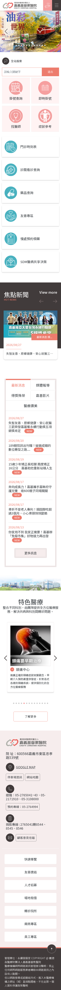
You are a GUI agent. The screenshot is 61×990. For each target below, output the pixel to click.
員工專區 (30, 936)
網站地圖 (32, 777)
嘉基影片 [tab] (43, 395)
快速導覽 (30, 859)
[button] (16, 45)
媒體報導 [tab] (43, 385)
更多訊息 (30, 553)
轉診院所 (30, 911)
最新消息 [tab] (18, 385)
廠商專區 (30, 923)
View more (48, 292)
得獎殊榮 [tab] (18, 395)
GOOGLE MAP (25, 767)
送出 (50, 71)
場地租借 (30, 898)
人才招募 (30, 885)
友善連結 (30, 872)
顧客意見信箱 (26, 838)
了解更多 (30, 716)
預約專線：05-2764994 (22, 807)
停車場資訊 (14, 777)
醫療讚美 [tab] (30, 405)
